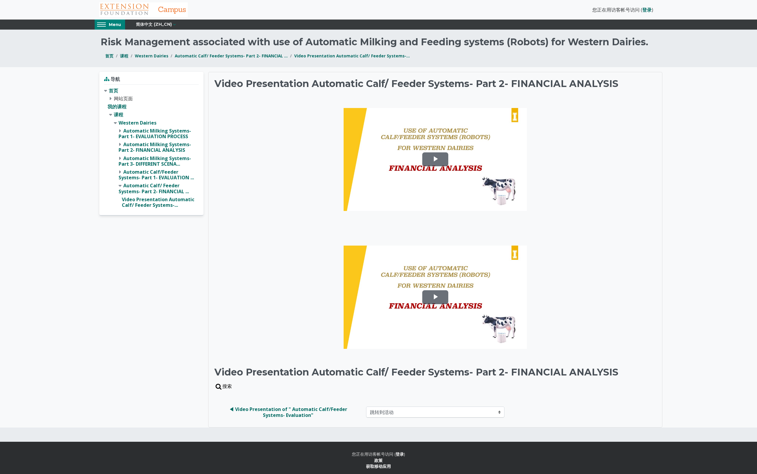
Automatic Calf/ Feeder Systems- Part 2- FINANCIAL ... (231, 56)
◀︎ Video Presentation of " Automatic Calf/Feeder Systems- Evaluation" (288, 412)
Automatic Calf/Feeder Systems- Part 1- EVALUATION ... (156, 175)
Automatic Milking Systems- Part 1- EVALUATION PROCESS (155, 134)
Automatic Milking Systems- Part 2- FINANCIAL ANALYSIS (155, 147)
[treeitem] (151, 148)
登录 (647, 10)
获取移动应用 (378, 466)
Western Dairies (151, 56)
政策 (378, 460)
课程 (124, 56)
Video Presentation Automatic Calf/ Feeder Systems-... (352, 56)
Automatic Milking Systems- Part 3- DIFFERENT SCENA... (155, 161)
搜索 (227, 386)
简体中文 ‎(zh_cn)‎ (154, 24)
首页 (109, 56)
